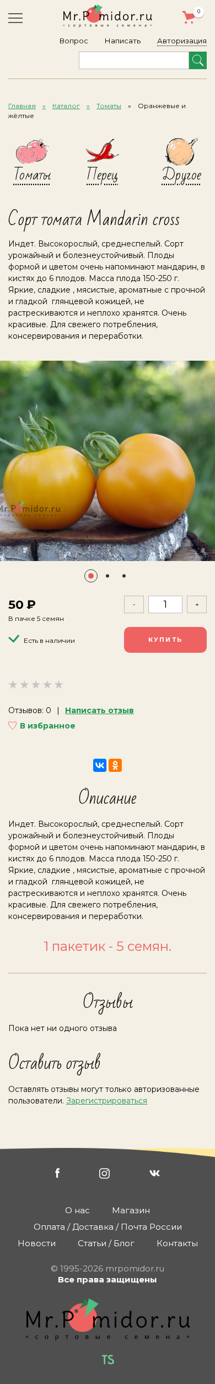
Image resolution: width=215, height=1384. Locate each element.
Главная (22, 106)
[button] (91, 575)
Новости (37, 1243)
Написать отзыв (99, 710)
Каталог (66, 106)
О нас (77, 1210)
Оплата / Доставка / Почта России (108, 1226)
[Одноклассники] (115, 765)
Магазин (131, 1210)
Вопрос (74, 40)
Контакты (177, 1243)
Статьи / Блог (106, 1243)
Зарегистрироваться (106, 1101)
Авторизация (182, 40)
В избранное (48, 726)
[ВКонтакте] (99, 765)
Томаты (108, 106)
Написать (123, 40)
